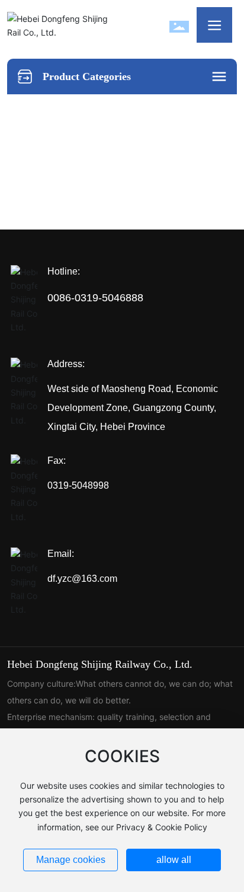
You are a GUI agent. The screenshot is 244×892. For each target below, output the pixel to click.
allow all (173, 860)
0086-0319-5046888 (95, 298)
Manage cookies (70, 860)
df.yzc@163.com (82, 579)
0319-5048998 (78, 485)
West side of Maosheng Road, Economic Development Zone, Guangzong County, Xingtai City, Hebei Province (132, 408)
